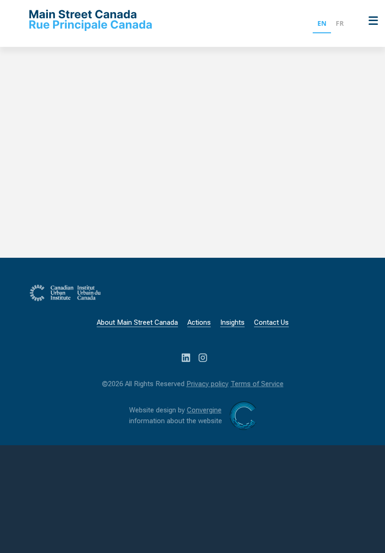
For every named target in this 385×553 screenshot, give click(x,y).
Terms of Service (257, 384)
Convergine (204, 410)
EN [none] (321, 23)
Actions (199, 322)
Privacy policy (207, 384)
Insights (232, 322)
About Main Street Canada (137, 322)
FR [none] (340, 23)
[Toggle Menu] (371, 20)
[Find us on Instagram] (202, 356)
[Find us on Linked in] (186, 356)
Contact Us (271, 322)
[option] (339, 24)
